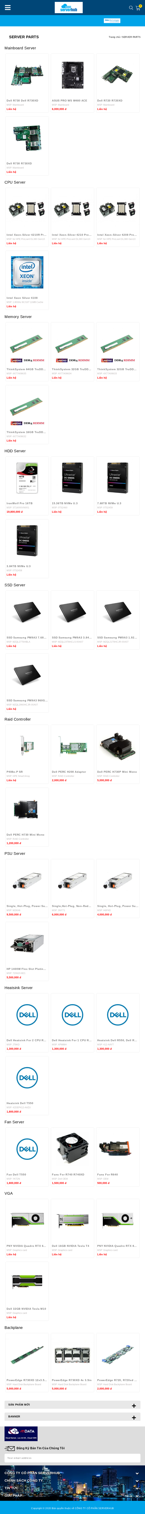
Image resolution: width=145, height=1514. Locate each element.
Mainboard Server (20, 48)
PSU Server (15, 853)
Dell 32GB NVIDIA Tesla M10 (26, 1308)
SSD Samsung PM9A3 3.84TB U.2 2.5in (72, 637)
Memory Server (18, 317)
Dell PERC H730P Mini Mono (117, 771)
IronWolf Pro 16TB (20, 503)
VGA (9, 1193)
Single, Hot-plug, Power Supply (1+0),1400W (27, 906)
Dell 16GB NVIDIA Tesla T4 (70, 1245)
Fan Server (14, 1122)
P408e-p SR (15, 771)
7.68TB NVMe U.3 (109, 503)
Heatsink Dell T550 (20, 1103)
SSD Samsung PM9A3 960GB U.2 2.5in (27, 700)
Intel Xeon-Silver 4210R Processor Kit (27, 234)
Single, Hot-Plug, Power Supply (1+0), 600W (117, 906)
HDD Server (15, 451)
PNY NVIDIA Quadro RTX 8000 (117, 1245)
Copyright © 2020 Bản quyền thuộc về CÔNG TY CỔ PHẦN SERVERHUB (72, 1508)
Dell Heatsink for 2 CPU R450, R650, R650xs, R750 (27, 1040)
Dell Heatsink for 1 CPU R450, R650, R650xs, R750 (72, 1040)
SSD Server (15, 585)
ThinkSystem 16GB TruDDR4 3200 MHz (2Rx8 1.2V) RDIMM (27, 432)
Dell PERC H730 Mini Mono (26, 834)
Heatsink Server (19, 988)
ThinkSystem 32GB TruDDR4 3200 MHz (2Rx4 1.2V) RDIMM (117, 369)
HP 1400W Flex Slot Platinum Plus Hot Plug (27, 968)
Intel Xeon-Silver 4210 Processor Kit (72, 234)
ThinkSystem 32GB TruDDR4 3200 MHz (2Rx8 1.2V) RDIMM (72, 369)
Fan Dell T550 (16, 1174)
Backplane (14, 1328)
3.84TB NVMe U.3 (19, 566)
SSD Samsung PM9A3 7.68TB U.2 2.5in (27, 637)
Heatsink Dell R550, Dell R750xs (117, 1040)
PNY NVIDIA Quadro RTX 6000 (27, 1245)
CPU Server (15, 182)
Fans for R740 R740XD (68, 1174)
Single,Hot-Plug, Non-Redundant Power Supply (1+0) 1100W (72, 906)
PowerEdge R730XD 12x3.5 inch (27, 1380)
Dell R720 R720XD (110, 100)
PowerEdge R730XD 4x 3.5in (72, 1380)
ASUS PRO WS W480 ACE (69, 100)
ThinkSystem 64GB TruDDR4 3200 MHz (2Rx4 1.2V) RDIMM (27, 369)
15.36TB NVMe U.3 (65, 503)
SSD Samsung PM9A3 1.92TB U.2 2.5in (117, 637)
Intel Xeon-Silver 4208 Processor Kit (117, 234)
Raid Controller (18, 719)
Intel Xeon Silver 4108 (22, 297)
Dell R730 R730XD (19, 163)
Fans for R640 (107, 1174)
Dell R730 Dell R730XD (22, 100)
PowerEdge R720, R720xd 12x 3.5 (117, 1380)
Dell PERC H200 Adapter (69, 771)
